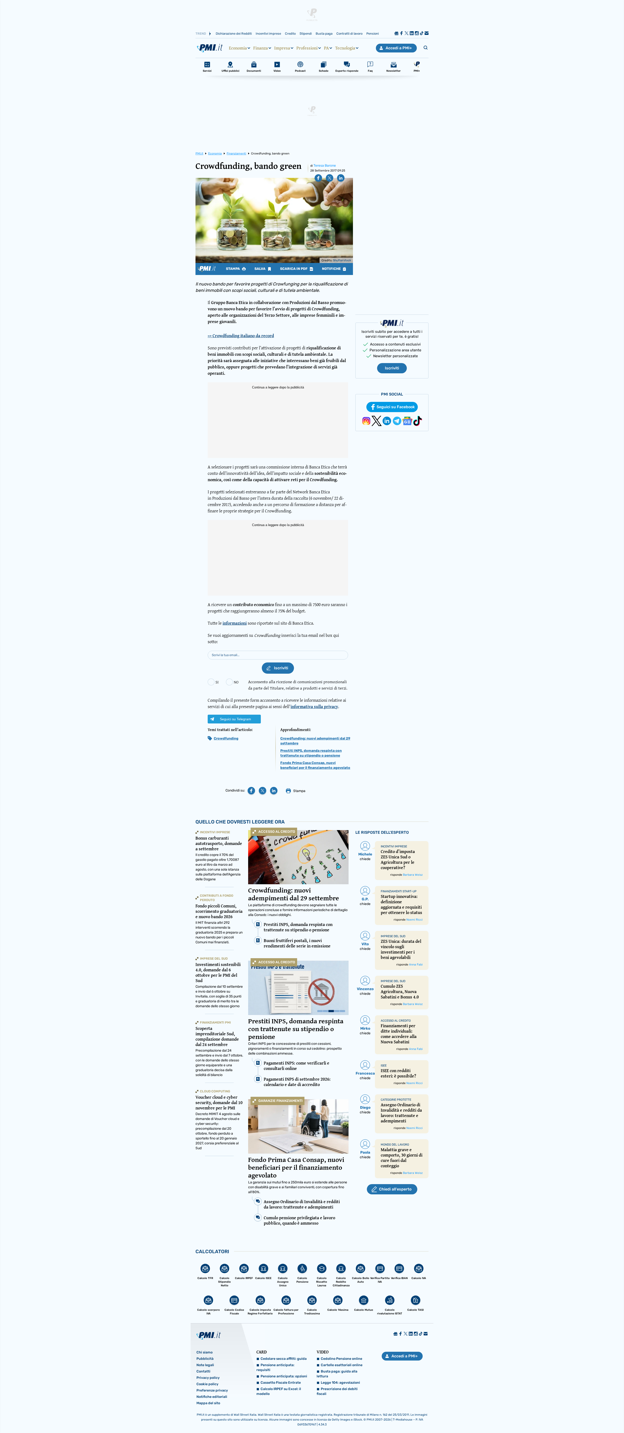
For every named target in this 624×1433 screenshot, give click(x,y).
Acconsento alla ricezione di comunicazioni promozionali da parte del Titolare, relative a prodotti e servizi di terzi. (297, 685)
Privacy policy (208, 1378)
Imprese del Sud (214, 958)
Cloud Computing (215, 1091)
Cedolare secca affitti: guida (284, 1359)
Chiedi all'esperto (395, 1189)
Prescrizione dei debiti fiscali (337, 1391)
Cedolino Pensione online (341, 1359)
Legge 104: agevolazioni (340, 1383)
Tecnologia (345, 48)
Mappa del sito (208, 1403)
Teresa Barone (324, 165)
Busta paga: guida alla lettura (337, 1373)
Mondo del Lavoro (395, 1144)
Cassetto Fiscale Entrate (281, 1383)
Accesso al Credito (276, 832)
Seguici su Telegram (235, 719)
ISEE (384, 1065)
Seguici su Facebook (396, 407)
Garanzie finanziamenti (280, 1101)
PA (326, 48)
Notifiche (331, 269)
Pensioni (372, 33)
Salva (260, 269)
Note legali (205, 1365)
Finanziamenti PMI (215, 1022)
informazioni (235, 623)
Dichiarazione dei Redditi (234, 33)
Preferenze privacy (212, 1390)
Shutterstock (342, 260)
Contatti (203, 1371)
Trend (200, 33)
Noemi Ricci (414, 919)
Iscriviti (392, 368)
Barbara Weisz (413, 874)
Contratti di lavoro (349, 33)
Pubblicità (205, 1359)
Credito (290, 33)
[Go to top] (542, 1417)
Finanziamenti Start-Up (399, 891)
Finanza (260, 48)
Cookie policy (207, 1384)
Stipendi (306, 33)
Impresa (282, 48)
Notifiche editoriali (211, 1397)
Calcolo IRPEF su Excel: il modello (278, 1391)
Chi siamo (204, 1352)
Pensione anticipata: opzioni (284, 1376)
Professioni (307, 48)
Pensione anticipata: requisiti (275, 1367)
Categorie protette (396, 1099)
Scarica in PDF (294, 269)
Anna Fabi (416, 964)
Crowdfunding (226, 738)
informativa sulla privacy (314, 706)
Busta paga (324, 33)
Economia (238, 48)
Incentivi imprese (268, 33)
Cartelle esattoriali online (341, 1365)
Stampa (233, 269)
